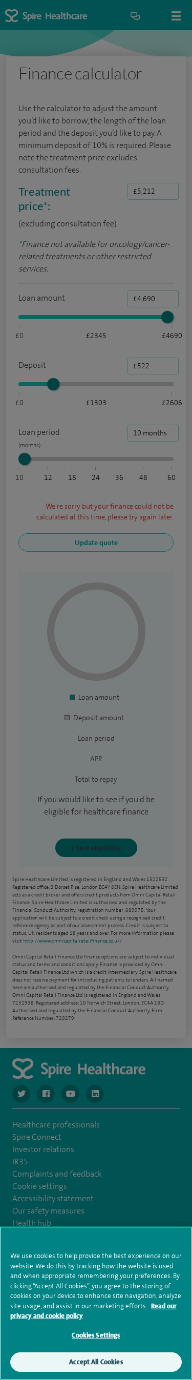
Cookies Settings (96, 1335)
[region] (96, 1303)
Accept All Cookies (95, 1361)
